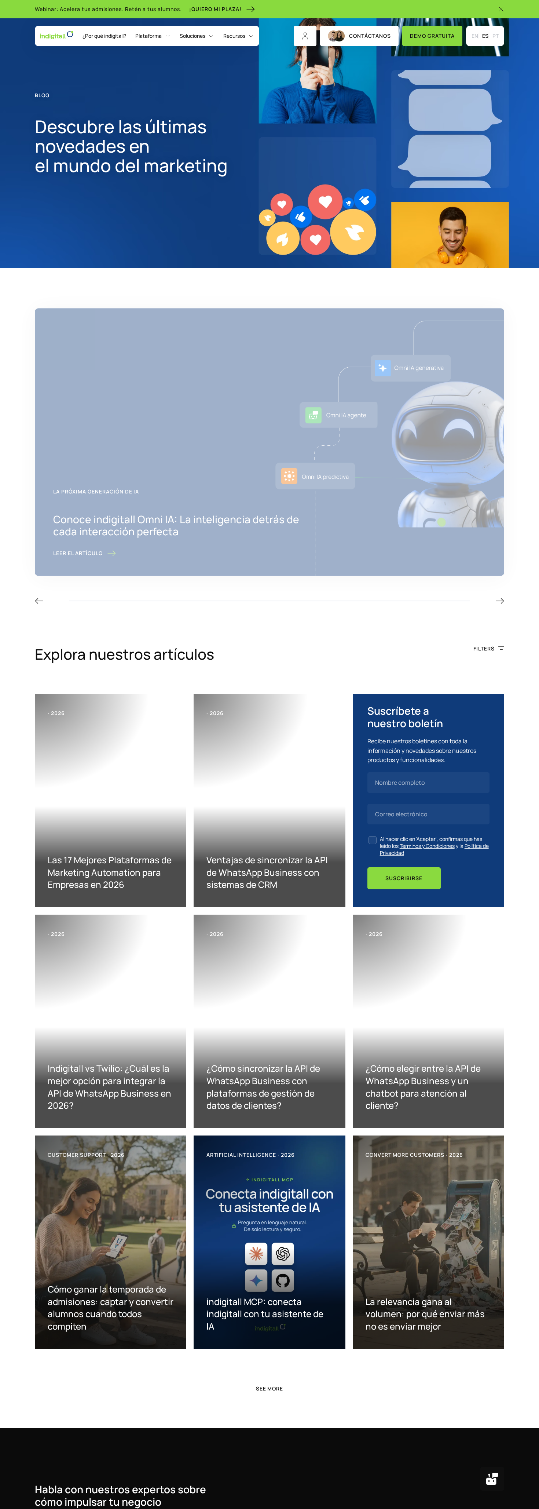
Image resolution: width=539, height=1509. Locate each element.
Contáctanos (370, 35)
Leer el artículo (78, 553)
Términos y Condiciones (427, 845)
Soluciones (192, 35)
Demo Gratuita (432, 35)
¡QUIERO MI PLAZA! (215, 9)
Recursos (234, 35)
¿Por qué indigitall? (104, 35)
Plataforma (148, 35)
